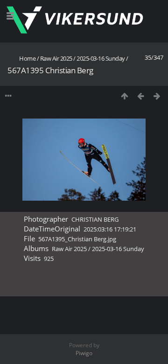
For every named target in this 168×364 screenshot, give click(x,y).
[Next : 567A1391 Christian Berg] (157, 96)
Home (27, 58)
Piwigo (84, 353)
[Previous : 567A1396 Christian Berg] (141, 96)
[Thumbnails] (124, 96)
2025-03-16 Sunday (101, 58)
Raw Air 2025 (56, 58)
